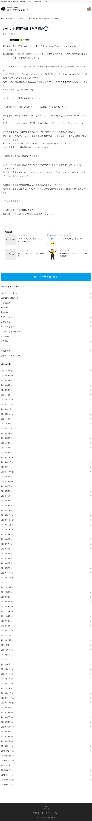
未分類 (5, 341)
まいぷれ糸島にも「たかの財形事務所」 (31, 254)
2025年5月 (7, 438)
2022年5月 (7, 611)
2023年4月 (7, 558)
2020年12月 (7, 693)
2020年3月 (7, 736)
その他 (5, 336)
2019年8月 (7, 770)
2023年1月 (7, 573)
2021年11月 (7, 640)
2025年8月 (7, 423)
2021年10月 (7, 645)
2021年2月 (7, 683)
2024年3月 (7, 505)
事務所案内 (6, 351)
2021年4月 (7, 674)
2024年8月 (7, 481)
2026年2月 (7, 395)
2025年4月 (7, 443)
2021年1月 (6, 688)
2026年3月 (7, 390)
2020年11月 (7, 698)
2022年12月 (7, 577)
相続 (4, 307)
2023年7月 (7, 544)
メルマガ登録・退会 (47, 276)
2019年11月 (7, 755)
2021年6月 (7, 664)
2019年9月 (7, 765)
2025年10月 (7, 414)
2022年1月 (7, 630)
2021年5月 (7, 669)
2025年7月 (7, 428)
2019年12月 (7, 751)
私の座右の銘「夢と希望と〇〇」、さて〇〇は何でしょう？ (31, 240)
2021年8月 (7, 654)
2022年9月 (7, 592)
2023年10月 (7, 529)
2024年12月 (7, 462)
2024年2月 (7, 510)
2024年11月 (7, 467)
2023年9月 (7, 534)
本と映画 (6, 302)
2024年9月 (7, 476)
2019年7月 (7, 775)
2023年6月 (7, 549)
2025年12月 (7, 404)
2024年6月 (7, 491)
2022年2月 (7, 626)
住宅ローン (7, 317)
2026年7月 (7, 371)
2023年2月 (7, 568)
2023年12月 (7, 520)
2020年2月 (7, 741)
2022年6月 (7, 606)
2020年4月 (7, 731)
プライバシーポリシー (10, 355)
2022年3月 (7, 621)
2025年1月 (7, 457)
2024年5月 (7, 496)
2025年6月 (7, 433)
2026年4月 (7, 385)
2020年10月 (7, 703)
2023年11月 (7, 525)
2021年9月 (7, 650)
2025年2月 (7, 452)
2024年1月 (7, 515)
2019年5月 (7, 784)
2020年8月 (7, 712)
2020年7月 (7, 717)
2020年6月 (7, 722)
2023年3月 (7, 563)
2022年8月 (7, 597)
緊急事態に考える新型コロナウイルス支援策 (73, 254)
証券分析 (6, 322)
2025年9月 (7, 419)
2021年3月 (7, 678)
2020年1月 (7, 746)
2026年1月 (7, 399)
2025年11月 (7, 409)
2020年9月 (7, 707)
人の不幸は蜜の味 (10, 331)
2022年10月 (7, 587)
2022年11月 (7, 582)
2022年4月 (7, 616)
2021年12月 (7, 635)
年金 (4, 312)
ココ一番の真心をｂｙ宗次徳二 (71, 239)
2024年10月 (7, 472)
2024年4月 (7, 500)
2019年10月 (7, 760)
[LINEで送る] (25, 40)
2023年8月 (7, 539)
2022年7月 (7, 602)
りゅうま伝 (7, 327)
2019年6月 (7, 780)
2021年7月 (7, 659)
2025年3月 (7, 448)
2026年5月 (7, 380)
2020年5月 (7, 727)
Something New (9, 298)
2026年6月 (7, 375)
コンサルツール (9, 293)
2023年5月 (7, 553)
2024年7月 (7, 486)
